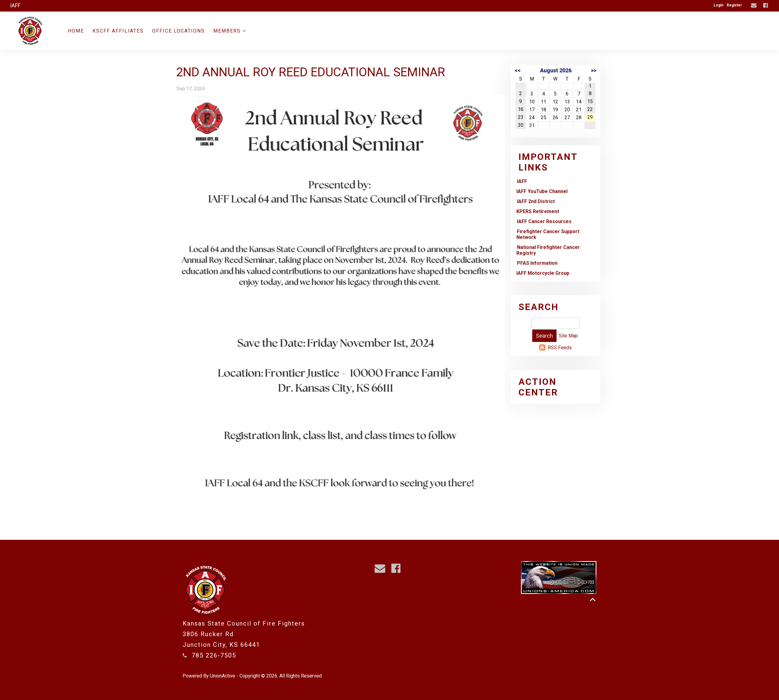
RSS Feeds (560, 347)
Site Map (568, 336)
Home (76, 31)
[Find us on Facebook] (766, 6)
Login (718, 5)
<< (518, 70)
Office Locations (178, 31)
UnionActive (222, 676)
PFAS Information (537, 263)
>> (593, 70)
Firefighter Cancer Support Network (547, 234)
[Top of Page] (592, 599)
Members (228, 31)
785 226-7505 (214, 655)
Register (734, 5)
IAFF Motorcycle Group (542, 273)
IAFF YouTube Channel (542, 191)
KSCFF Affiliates (118, 31)
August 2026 (555, 70)
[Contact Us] (754, 6)
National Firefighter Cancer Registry (548, 250)
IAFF (522, 181)
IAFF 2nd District (536, 201)
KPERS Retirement (537, 211)
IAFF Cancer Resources (544, 221)
